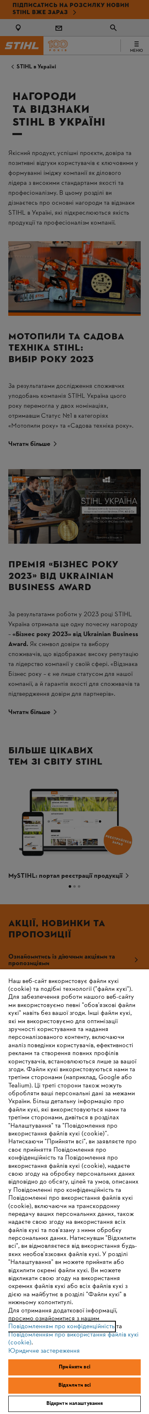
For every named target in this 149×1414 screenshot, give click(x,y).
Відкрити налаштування (74, 1403)
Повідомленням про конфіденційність (61, 1326)
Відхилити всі (74, 1385)
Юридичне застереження (44, 1351)
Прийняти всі (74, 1367)
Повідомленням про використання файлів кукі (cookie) (73, 1338)
